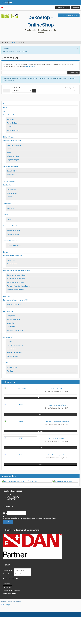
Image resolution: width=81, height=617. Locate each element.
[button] (62, 7)
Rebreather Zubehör (13, 230)
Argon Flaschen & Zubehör (15, 282)
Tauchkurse (6, 296)
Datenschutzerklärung (49, 518)
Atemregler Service (13, 130)
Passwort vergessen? (9, 593)
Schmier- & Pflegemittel (14, 352)
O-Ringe (9, 127)
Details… (40, 398)
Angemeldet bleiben (9, 579)
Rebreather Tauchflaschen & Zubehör (19, 286)
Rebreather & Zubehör (10, 226)
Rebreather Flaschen (13, 234)
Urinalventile (11, 327)
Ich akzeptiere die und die (29, 518)
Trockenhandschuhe (13, 319)
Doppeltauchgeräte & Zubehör (16, 275)
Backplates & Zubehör (14, 145)
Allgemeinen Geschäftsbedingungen (25, 518)
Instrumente (7, 203)
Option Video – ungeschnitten (57, 455)
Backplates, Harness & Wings (12, 141)
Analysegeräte (11, 189)
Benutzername (7, 570)
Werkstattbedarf (8, 337)
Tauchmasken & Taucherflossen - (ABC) (15, 300)
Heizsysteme (11, 316)
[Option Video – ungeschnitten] (20, 454)
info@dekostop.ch (29, 66)
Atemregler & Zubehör (10, 115)
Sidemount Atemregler (14, 245)
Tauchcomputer (12, 264)
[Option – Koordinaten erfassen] (20, 404)
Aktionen (5, 104)
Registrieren (7, 587)
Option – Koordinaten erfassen (57, 405)
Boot (4, 111)
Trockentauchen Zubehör (15, 330)
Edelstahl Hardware (9, 181)
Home (14, 42)
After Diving (10, 371)
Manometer (10, 208)
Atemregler (10, 119)
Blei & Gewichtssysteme (10, 166)
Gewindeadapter (12, 193)
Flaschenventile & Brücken (15, 290)
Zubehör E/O (11, 219)
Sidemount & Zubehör (10, 241)
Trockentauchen (8, 311)
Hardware (10, 197)
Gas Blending (7, 185)
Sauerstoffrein (11, 349)
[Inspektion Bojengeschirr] (20, 437)
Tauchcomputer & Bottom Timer (13, 256)
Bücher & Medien (8, 137)
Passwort (6, 574)
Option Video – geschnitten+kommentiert (57, 422)
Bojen (5, 107)
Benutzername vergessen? (11, 590)
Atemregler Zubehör (13, 123)
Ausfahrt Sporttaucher (56, 388)
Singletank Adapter (13, 160)
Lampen (5, 215)
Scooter (5, 252)
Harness (9, 149)
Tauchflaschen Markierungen (16, 279)
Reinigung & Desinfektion (15, 345)
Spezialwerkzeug (12, 356)
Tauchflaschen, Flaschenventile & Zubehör (16, 270)
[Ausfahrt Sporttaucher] (20, 388)
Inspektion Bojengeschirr (56, 438)
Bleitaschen (10, 175)
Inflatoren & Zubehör (13, 156)
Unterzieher (10, 323)
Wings (9, 152)
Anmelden (7, 584)
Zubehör (5, 363)
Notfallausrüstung (12, 367)
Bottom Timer (11, 260)
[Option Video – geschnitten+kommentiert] (20, 421)
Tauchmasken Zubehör (14, 304)
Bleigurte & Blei (11, 171)
